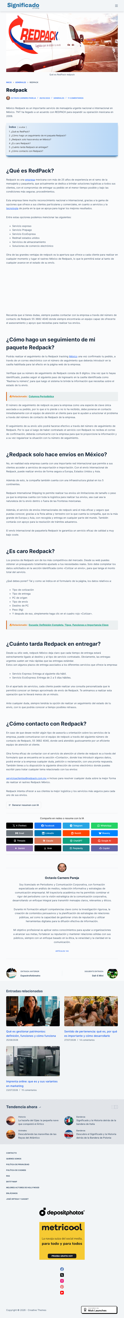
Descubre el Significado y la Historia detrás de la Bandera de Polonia (96, 1135)
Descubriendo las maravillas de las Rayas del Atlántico (37, 1135)
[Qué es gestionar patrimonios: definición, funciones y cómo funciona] (33, 1011)
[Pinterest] (62, 1287)
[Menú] (116, 5)
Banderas (80, 1117)
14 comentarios (87, 1040)
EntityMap (11, 1181)
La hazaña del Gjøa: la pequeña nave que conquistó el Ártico (38, 1122)
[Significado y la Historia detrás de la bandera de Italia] (68, 1120)
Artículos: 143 (62, 951)
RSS (8, 1176)
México (73, 356)
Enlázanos (12, 1193)
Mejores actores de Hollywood (22, 1187)
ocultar (22, 127)
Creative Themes (37, 1310)
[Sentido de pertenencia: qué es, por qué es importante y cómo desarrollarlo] (91, 1011)
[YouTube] (62, 1292)
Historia (22, 1117)
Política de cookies (16, 1170)
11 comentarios (75, 98)
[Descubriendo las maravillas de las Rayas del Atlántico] (10, 1134)
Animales (22, 1130)
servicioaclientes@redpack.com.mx (26, 778)
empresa (30, 179)
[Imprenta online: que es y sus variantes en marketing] (33, 1061)
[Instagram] (62, 1281)
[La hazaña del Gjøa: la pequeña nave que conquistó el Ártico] (10, 1120)
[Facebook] (62, 1269)
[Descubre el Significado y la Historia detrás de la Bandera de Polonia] (68, 1134)
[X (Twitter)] (62, 1275)
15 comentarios (29, 1090)
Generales (59, 98)
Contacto (11, 1153)
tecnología (12, 208)
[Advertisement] (62, 291)
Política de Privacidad (17, 1164)
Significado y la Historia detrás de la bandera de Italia (96, 1122)
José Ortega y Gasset (17, 1199)
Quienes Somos (13, 1159)
